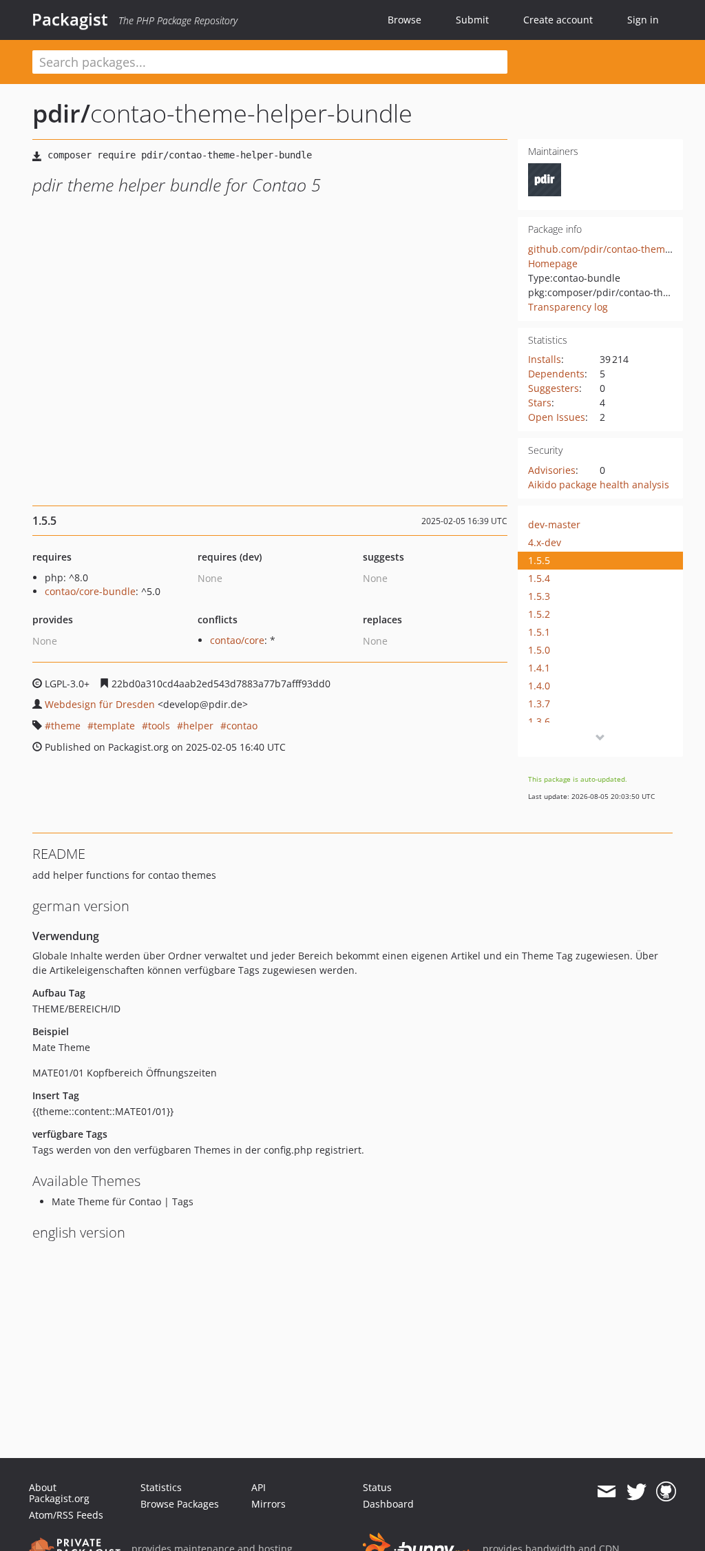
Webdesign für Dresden (100, 704)
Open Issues (556, 417)
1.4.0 (539, 685)
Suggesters (553, 388)
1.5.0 (539, 649)
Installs (544, 359)
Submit (472, 19)
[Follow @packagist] (636, 1491)
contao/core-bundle (90, 591)
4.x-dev (544, 542)
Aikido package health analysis (598, 484)
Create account (558, 19)
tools (159, 725)
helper (198, 725)
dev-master (554, 524)
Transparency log (568, 306)
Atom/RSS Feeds (66, 1514)
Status (377, 1487)
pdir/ (61, 113)
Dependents (556, 373)
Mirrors (268, 1503)
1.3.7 (539, 703)
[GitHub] (666, 1491)
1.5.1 (539, 631)
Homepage (553, 263)
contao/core (237, 640)
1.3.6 (539, 721)
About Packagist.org (59, 1493)
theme (66, 725)
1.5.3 (539, 596)
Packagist (70, 19)
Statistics (161, 1487)
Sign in (643, 19)
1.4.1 (539, 667)
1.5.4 (539, 578)
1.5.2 (539, 614)
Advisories (552, 470)
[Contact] (606, 1491)
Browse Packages (179, 1503)
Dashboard (388, 1503)
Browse (404, 19)
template (114, 725)
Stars (539, 402)
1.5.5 (539, 560)
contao (242, 725)
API (258, 1487)
